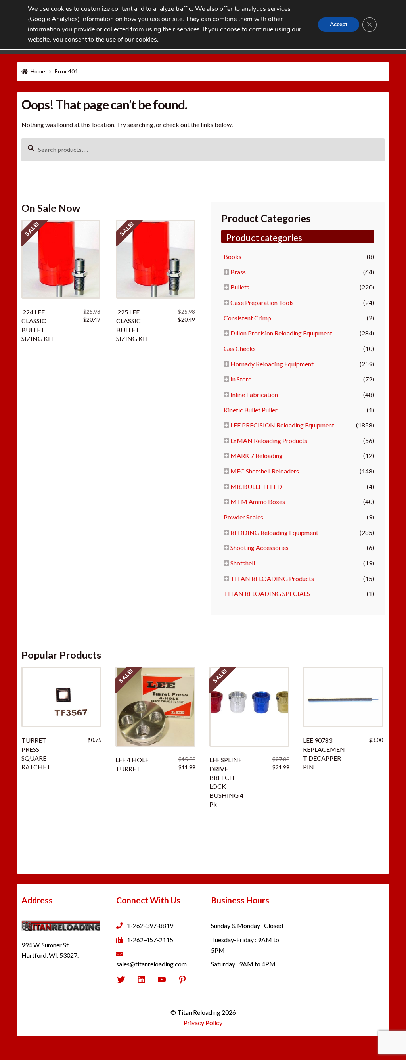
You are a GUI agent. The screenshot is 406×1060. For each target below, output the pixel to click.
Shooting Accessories (259, 547)
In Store (240, 379)
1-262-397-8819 (150, 925)
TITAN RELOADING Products (272, 578)
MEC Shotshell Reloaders (264, 471)
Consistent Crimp (247, 318)
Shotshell (242, 563)
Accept (338, 24)
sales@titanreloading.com (151, 964)
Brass (238, 272)
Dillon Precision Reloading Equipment (281, 333)
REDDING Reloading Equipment (274, 532)
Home (38, 71)
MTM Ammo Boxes (257, 501)
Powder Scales (243, 517)
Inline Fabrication (254, 394)
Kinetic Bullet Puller (251, 410)
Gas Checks (240, 348)
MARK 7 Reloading (256, 455)
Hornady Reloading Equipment (272, 364)
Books (232, 256)
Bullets (239, 287)
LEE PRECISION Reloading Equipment (282, 425)
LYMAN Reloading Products (268, 440)
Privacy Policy (203, 1022)
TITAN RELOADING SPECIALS (267, 593)
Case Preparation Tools (262, 302)
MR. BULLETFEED (256, 486)
